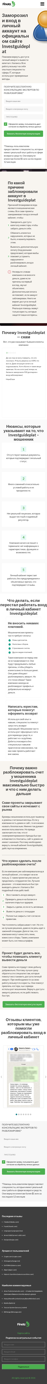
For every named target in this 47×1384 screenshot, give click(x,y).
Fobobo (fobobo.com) (11, 1222)
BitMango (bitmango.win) (12, 1312)
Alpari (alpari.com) (10, 1270)
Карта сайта (23, 1333)
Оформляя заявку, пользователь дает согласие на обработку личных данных (24, 125)
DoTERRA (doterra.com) (12, 1265)
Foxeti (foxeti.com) (10, 1226)
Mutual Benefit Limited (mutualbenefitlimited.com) (22, 1299)
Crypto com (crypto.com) (12, 1256)
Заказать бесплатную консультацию (23, 134)
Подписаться (23, 1367)
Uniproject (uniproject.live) (13, 1231)
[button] (16, 1114)
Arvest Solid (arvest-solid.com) (14, 1235)
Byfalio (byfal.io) (9, 1303)
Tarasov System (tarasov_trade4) (15, 1307)
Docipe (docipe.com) (11, 1240)
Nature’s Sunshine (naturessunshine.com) (19, 1274)
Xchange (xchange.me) (12, 1261)
